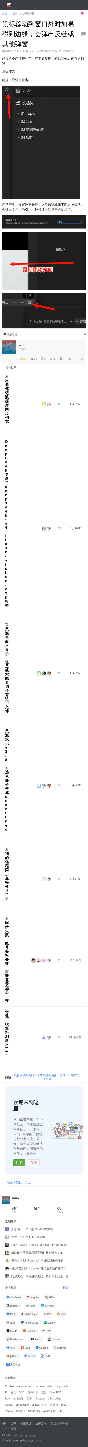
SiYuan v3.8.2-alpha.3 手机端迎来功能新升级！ (40, 1260)
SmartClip (34, 1411)
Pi (6, 1392)
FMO (61, 1411)
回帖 (14, 1210)
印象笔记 (15, 1305)
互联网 (31, 1356)
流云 (44, 1392)
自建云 (54, 1404)
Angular (34, 1297)
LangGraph (61, 1386)
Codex (9, 1404)
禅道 (12, 1347)
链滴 (13, 1428)
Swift (27, 1347)
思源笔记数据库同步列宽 (7, 401)
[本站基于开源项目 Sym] (3, 1435)
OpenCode (49, 1411)
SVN (47, 1356)
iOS (49, 1314)
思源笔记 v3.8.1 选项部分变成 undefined (7, 780)
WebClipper (31, 1314)
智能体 (9, 1411)
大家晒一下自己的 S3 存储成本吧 (32, 1229)
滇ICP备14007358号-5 (14, 1440)
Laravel (61, 1347)
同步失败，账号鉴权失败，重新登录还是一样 (7, 961)
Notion (38, 1339)
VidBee (9, 1386)
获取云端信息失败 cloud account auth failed (39, 1245)
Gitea (32, 1305)
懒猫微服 (18, 1398)
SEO (51, 1297)
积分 (60, 1210)
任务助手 (33, 1392)
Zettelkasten (24, 1386)
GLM (29, 1398)
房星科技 (15, 1364)
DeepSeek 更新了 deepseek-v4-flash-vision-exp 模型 (7, 523)
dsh (49, 1386)
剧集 (44, 1404)
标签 (66, 1288)
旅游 (12, 1322)
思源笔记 (12, 334)
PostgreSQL (31, 1322)
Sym (31, 1440)
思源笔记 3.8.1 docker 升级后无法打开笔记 (38, 1268)
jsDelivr (14, 1356)
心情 (63, 1314)
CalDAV (20, 1411)
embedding (22, 1404)
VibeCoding (54, 1398)
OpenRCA (56, 1392)
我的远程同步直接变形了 (7, 874)
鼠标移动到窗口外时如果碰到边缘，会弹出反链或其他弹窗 (47, 1077)
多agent (40, 1398)
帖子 (37, 1210)
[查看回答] (6, 898)
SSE (22, 1392)
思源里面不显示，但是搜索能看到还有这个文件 (7, 670)
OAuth (13, 1331)
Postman (31, 1331)
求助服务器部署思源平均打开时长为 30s (37, 1252)
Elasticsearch (17, 1339)
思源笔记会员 (59, 1423)
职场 (12, 1314)
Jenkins (55, 1339)
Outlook (43, 1347)
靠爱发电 (41, 1423)
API (4, 1423)
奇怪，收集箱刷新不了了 (7, 1032)
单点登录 (50, 1305)
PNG (64, 1404)
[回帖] (83, 33)
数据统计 (26, 1423)
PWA (48, 1331)
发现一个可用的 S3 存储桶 (28, 1237)
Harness (39, 1386)
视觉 (13, 1392)
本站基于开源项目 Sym (65, 13)
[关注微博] (8, 1435)
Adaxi (16, 1198)
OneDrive (15, 1297)
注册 (19, 1162)
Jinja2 (35, 1404)
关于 (33, 1162)
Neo (7, 1398)
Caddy (51, 1322)
